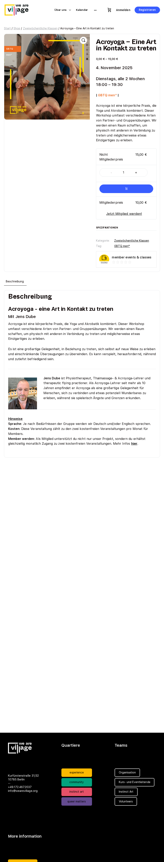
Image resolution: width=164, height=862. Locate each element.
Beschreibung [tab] (15, 281)
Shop (16, 28)
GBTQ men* (122, 246)
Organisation (127, 772)
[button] (83, 40)
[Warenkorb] (109, 10)
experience (77, 772)
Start (7, 28)
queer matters (76, 801)
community (76, 782)
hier (134, 443)
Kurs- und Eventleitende (134, 782)
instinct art (76, 791)
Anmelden (123, 10)
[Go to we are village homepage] (19, 9)
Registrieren (147, 9)
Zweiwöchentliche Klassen (40, 28)
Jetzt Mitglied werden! (124, 214)
